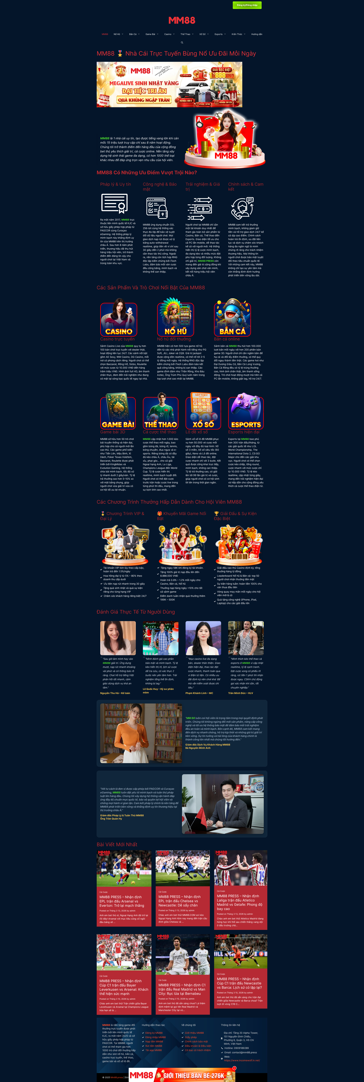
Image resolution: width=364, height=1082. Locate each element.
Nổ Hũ (117, 34)
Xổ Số (202, 34)
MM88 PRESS (206, 260)
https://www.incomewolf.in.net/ (242, 1060)
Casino (167, 34)
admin (132, 910)
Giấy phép (191, 1037)
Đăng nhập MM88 (155, 1037)
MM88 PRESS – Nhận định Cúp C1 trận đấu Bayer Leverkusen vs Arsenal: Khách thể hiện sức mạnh (124, 987)
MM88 (105, 34)
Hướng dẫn (256, 34)
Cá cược (104, 892)
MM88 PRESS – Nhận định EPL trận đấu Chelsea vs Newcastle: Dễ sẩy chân (180, 901)
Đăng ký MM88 (154, 1032)
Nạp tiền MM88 (154, 1041)
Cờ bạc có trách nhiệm (198, 1050)
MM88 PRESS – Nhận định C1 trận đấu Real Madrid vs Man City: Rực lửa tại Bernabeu (182, 989)
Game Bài (150, 34)
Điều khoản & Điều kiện (198, 1046)
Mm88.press (117, 1077)
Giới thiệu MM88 (194, 1032)
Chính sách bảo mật (196, 1041)
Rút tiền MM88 (153, 1046)
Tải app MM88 (153, 1050)
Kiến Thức (237, 34)
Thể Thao (185, 34)
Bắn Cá (132, 34)
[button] (182, 42)
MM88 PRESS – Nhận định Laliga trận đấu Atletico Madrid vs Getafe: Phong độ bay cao (239, 902)
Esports (219, 34)
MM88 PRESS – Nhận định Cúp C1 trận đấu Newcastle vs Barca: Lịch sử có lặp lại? (239, 983)
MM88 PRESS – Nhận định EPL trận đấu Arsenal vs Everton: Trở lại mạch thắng (122, 901)
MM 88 (190, 718)
